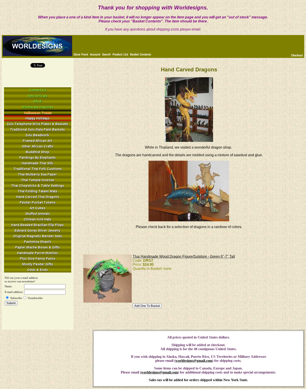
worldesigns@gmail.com (193, 361)
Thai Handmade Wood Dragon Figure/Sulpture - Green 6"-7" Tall (184, 256)
